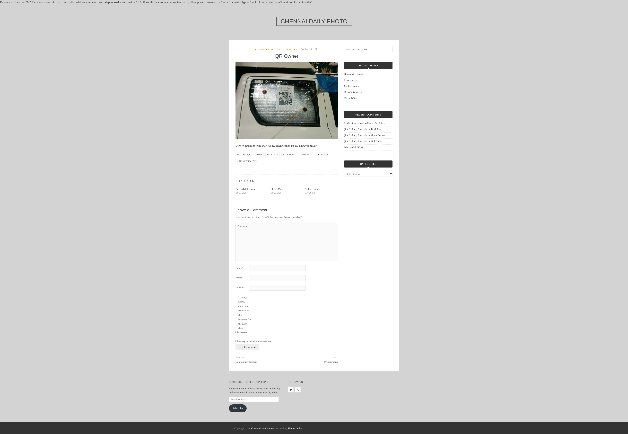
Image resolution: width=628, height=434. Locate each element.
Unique (293, 49)
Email (239, 277)
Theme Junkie (295, 428)
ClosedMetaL (277, 189)
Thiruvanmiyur (247, 161)
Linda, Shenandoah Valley (357, 123)
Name (239, 268)
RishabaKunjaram (353, 92)
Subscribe (238, 408)
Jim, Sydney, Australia (355, 129)
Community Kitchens (246, 362)
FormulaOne (350, 98)
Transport (281, 49)
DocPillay (380, 123)
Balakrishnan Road (249, 154)
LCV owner (290, 154)
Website (240, 287)
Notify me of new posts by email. (255, 341)
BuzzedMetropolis (245, 189)
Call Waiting (358, 147)
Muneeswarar (331, 362)
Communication (264, 49)
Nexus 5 (307, 154)
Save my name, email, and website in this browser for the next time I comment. (244, 315)
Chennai (272, 154)
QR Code (323, 154)
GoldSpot (376, 141)
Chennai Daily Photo (262, 428)
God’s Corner (378, 135)
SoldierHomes (313, 189)
